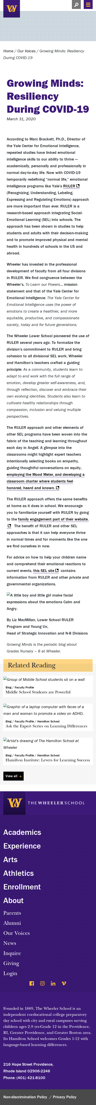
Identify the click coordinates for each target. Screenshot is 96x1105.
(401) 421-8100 (31, 1077)
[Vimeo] (64, 984)
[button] (76, 4)
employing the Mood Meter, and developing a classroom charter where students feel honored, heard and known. (46, 481)
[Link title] (33, 8)
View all (12, 776)
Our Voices (26, 51)
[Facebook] (32, 984)
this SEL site (43, 570)
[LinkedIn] (53, 984)
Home (8, 51)
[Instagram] (42, 984)
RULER (69, 186)
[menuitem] (48, 835)
